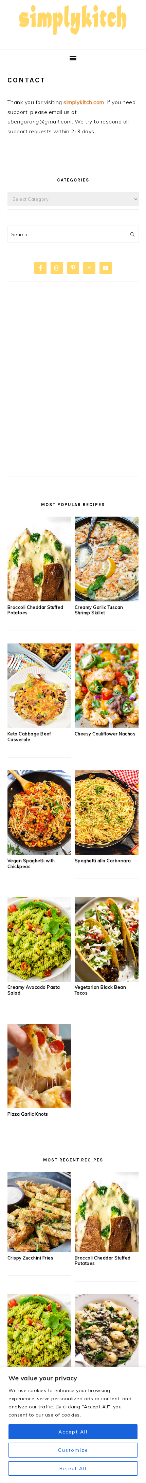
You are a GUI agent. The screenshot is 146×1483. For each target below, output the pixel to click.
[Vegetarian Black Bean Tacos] (107, 979)
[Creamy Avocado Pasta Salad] (39, 979)
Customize (73, 1450)
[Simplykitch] (73, 39)
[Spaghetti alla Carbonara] (107, 852)
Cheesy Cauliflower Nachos (105, 733)
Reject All (73, 1468)
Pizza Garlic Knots (27, 1114)
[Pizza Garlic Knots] (39, 1106)
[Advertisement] (73, 390)
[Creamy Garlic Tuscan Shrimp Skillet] (107, 599)
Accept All (73, 1432)
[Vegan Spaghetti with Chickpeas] (39, 852)
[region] (73, 1425)
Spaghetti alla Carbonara (103, 860)
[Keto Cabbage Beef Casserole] (39, 726)
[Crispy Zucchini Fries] (39, 1250)
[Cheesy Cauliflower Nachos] (107, 726)
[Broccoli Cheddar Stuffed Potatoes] (39, 599)
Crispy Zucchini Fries (30, 1257)
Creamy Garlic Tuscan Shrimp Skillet (99, 610)
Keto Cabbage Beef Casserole (29, 736)
